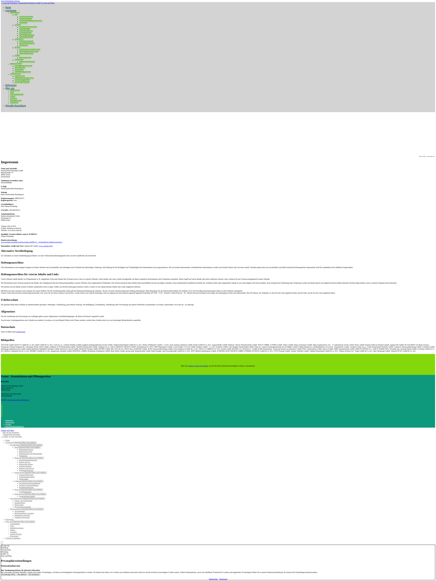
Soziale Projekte (16, 101)
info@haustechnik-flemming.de (18, 400)
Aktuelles (13, 99)
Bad (16, 15)
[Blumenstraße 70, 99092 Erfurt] (2, 409)
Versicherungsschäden (27, 62)
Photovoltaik (23, 46)
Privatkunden (15, 13)
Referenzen (9, 519)
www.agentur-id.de (46, 246)
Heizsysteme (19, 70)
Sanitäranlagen (20, 68)
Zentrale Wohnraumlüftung (28, 52)
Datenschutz (20, 332)
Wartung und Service (26, 35)
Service (17, 56)
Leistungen (10, 10)
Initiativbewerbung (17, 95)
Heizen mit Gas (24, 29)
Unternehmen (15, 91)
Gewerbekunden (16, 64)
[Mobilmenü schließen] (2, 437)
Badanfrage (23, 23)
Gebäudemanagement (27, 44)
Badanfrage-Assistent (22, 80)
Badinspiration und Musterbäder (30, 21)
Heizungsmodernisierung (28, 27)
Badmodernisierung (26, 17)
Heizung (18, 25)
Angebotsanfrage (25, 58)
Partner (12, 97)
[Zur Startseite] (28, 4)
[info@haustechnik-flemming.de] (2, 407)
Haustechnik (19, 40)
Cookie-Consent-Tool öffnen (198, 366)
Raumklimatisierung (26, 54)
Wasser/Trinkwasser (26, 42)
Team (12, 93)
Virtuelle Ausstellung (15, 105)
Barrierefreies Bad (25, 19)
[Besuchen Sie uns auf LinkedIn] (2, 415)
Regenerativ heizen (26, 31)
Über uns (9, 88)
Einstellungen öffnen (8, 574)
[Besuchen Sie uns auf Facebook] (2, 411)
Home (7, 440)
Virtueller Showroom (22, 83)
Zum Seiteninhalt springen (10, 1)
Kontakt (8, 424)
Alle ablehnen (21, 574)
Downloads (14, 536)
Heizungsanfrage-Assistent (24, 78)
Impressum (9, 420)
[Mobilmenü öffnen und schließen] (2, 110)
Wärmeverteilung (25, 33)
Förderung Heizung (26, 38)
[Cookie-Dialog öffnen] (2, 543)
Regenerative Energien (23, 72)
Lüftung (17, 48)
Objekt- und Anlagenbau (23, 66)
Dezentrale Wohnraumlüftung (29, 50)
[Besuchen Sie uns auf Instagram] (2, 413)
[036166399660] (2, 405)
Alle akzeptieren (34, 574)
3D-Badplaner (20, 76)
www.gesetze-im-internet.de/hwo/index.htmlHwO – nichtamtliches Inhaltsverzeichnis (31, 242)
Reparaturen (19, 60)
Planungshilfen (15, 74)
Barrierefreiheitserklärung (14, 427)
